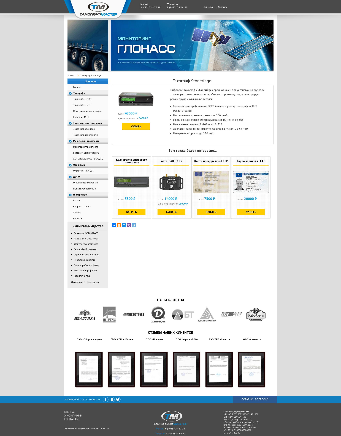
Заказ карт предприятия (85, 134)
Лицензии (208, 7)
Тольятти (172, 4)
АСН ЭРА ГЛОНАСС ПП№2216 (88, 158)
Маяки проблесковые (84, 188)
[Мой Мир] (124, 225)
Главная (77, 87)
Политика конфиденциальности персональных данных (86, 428)
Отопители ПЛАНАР (83, 170)
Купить (136, 126)
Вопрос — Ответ (81, 206)
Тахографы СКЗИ (82, 98)
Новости (77, 218)
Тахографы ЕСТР (82, 105)
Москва (144, 4)
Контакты (222, 7)
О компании (73, 415)
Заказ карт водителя (84, 128)
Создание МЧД (81, 117)
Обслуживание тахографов (87, 111)
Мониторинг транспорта (85, 146)
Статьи (76, 200)
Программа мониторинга (86, 152)
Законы (77, 212)
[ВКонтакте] (114, 225)
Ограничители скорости (85, 182)
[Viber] (129, 225)
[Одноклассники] (119, 225)
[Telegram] (134, 225)
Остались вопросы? (255, 399)
